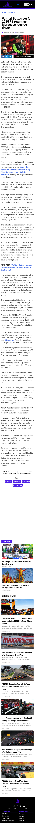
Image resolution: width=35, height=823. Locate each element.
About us (4, 813)
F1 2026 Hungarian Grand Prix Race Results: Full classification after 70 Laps (16, 686)
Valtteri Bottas (18, 485)
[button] (18, 4)
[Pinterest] (20, 806)
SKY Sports (9, 340)
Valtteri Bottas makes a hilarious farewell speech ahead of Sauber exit (16, 267)
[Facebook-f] (11, 806)
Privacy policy (6, 818)
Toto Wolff (27, 481)
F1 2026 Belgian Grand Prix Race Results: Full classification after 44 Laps (15, 783)
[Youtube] (24, 806)
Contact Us (5, 816)
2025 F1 (9, 481)
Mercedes (17, 481)
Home (4, 12)
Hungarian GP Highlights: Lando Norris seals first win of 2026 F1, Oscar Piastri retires (17, 621)
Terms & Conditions (8, 820)
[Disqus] (17, 512)
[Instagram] (17, 806)
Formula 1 (11, 12)
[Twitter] (14, 806)
